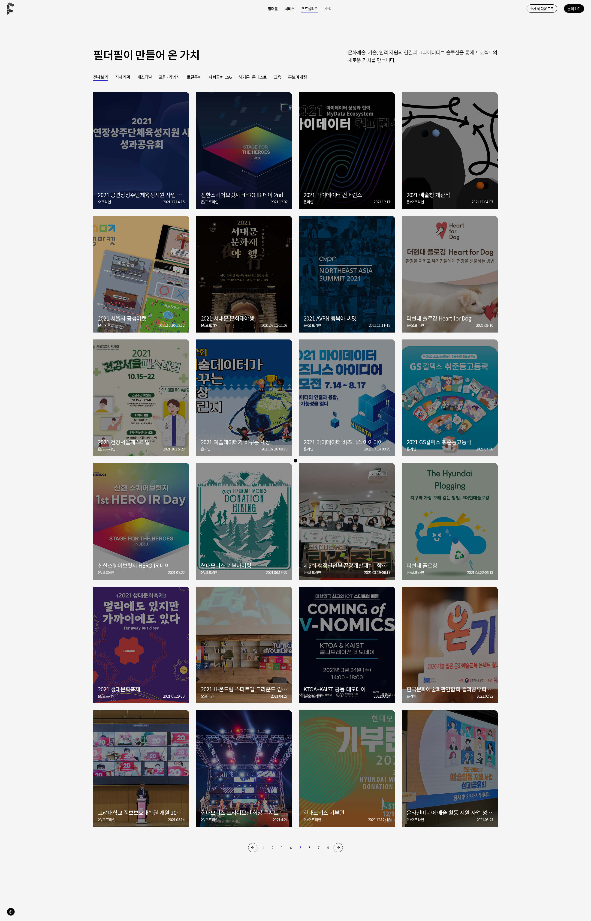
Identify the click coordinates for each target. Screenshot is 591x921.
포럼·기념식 (169, 77)
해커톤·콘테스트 (252, 77)
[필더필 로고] (11, 8)
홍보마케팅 (297, 77)
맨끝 (338, 847)
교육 (277, 77)
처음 (252, 847)
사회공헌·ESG (220, 77)
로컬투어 (194, 77)
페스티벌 (144, 77)
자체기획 (122, 77)
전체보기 (100, 77)
